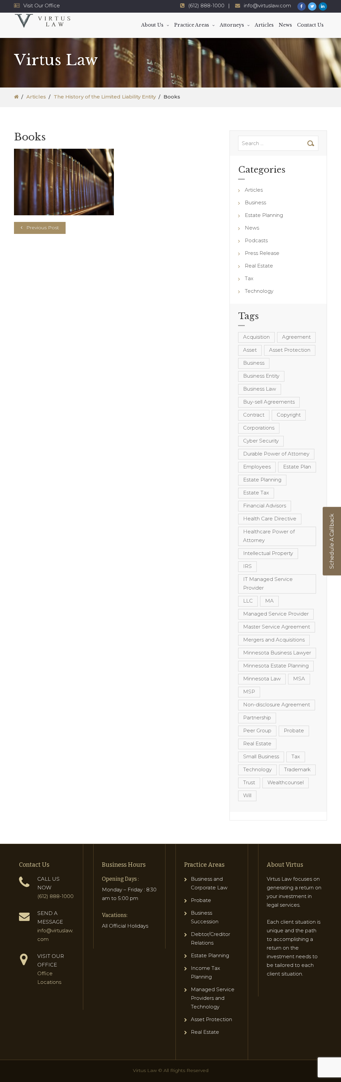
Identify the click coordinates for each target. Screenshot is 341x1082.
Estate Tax (256, 492)
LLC (248, 601)
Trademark (297, 769)
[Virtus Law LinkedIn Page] (323, 6)
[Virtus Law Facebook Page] (301, 6)
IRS (247, 566)
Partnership (257, 717)
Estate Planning (264, 215)
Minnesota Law (262, 678)
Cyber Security (261, 441)
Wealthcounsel (285, 782)
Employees (257, 466)
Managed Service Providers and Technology (212, 998)
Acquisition (256, 337)
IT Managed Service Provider (268, 583)
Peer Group (257, 730)
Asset (250, 350)
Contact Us (310, 25)
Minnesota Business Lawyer (277, 652)
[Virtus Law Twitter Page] (312, 6)
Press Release (262, 253)
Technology (259, 291)
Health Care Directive (269, 518)
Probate (294, 730)
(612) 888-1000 (206, 5)
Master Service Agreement (276, 627)
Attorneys (232, 25)
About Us (152, 25)
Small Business (261, 756)
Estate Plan (297, 466)
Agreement (296, 337)
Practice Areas (191, 25)
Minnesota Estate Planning (276, 665)
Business (255, 202)
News (285, 25)
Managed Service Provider (276, 614)
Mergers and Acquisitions (274, 639)
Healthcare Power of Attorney (269, 535)
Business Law (259, 389)
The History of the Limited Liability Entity (105, 96)
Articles (264, 25)
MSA (299, 678)
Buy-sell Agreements (269, 402)
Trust (249, 782)
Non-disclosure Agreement (276, 704)
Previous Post (42, 228)
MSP (249, 691)
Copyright (289, 415)
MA (269, 601)
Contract (253, 415)
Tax (249, 278)
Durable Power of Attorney (276, 454)
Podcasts (256, 240)
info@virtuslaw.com (267, 5)
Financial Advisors (264, 505)
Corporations (258, 428)
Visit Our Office (41, 5)
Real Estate (259, 266)
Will (247, 795)
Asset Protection (289, 350)
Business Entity (261, 376)
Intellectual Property (268, 553)
